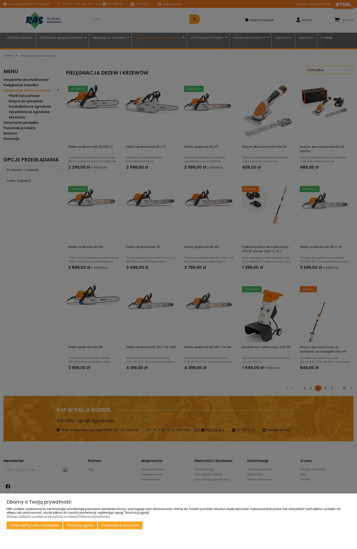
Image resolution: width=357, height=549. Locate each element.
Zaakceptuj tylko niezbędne (34, 525)
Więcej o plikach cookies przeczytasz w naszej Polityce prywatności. (59, 516)
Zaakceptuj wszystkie (120, 525)
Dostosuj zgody (80, 525)
